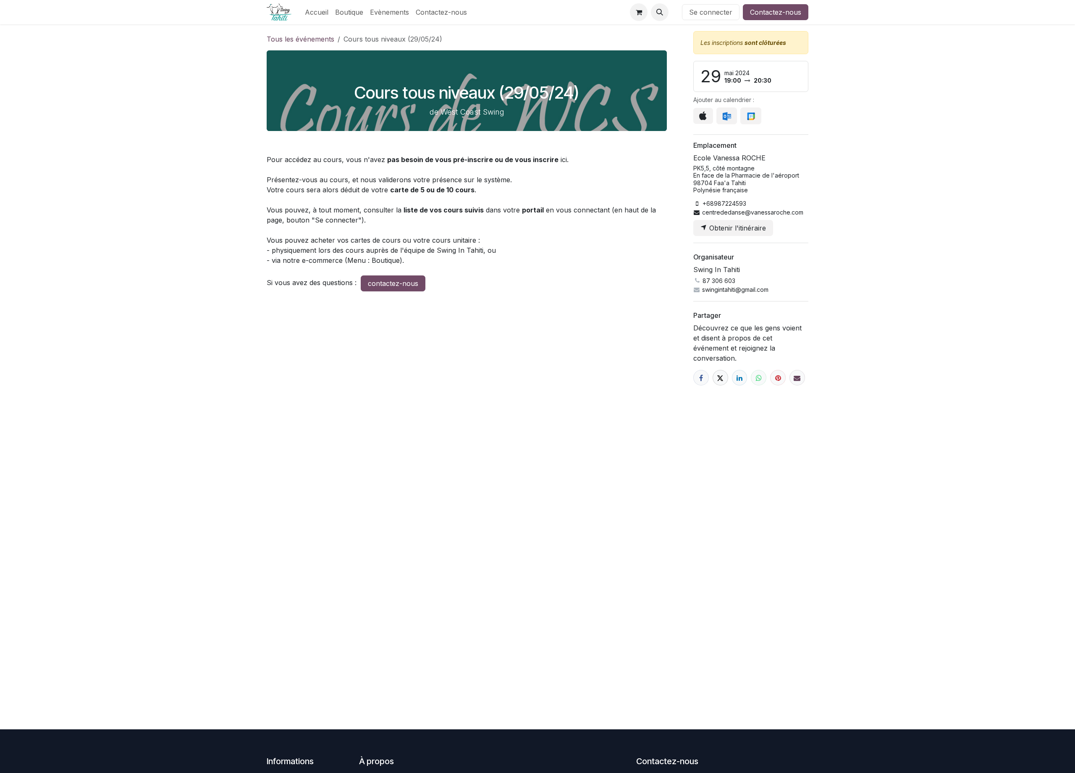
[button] (660, 12)
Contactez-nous (775, 12)
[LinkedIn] (739, 377)
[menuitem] (317, 12)
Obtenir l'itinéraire (736, 228)
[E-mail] (797, 377)
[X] (720, 377)
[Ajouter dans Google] (750, 115)
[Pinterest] (778, 377)
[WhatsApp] (758, 377)
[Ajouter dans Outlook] (726, 115)
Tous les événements (300, 39)
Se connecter (710, 12)
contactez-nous (393, 283)
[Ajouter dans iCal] (703, 116)
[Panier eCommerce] (639, 12)
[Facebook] (701, 377)
